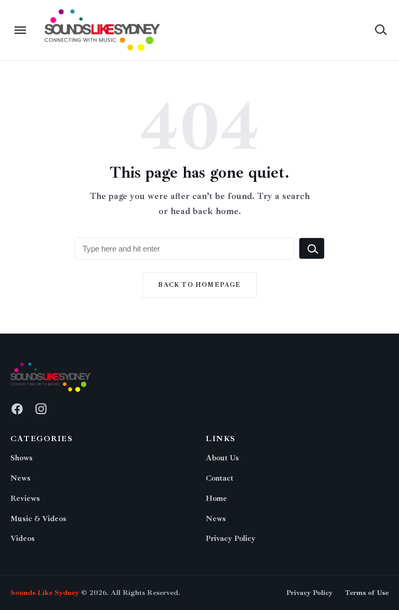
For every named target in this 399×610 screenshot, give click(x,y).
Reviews (25, 498)
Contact (219, 478)
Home (216, 498)
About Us (222, 458)
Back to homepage (199, 285)
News (20, 478)
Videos (22, 538)
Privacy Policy (231, 538)
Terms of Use (367, 592)
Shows (21, 458)
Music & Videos (38, 519)
